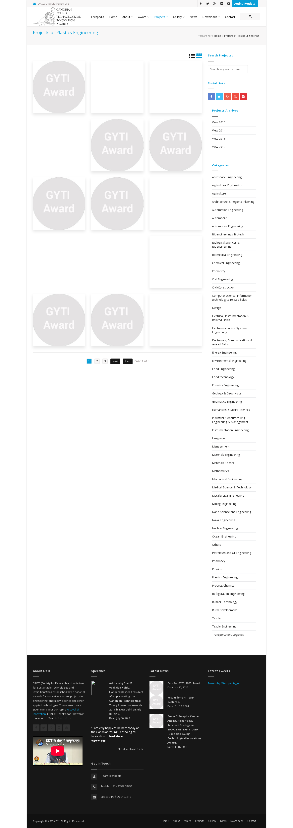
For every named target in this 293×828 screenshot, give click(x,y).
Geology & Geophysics (226, 393)
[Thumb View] (199, 57)
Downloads (209, 17)
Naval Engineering (223, 520)
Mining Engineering (224, 504)
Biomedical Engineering (227, 255)
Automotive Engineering (227, 226)
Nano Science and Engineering (231, 512)
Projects (159, 17)
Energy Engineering (224, 352)
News (193, 17)
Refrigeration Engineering (228, 594)
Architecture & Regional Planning (233, 202)
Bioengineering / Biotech (228, 234)
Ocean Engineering (224, 536)
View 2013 (218, 138)
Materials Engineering (226, 454)
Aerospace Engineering (227, 177)
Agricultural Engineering (227, 185)
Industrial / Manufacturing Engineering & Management (230, 420)
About (126, 17)
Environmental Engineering (229, 361)
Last (127, 361)
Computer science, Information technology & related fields (232, 297)
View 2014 (218, 130)
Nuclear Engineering (225, 528)
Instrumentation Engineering (230, 430)
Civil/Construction (223, 287)
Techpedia (97, 17)
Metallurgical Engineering (228, 495)
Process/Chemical (223, 585)
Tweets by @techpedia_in (223, 683)
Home (113, 17)
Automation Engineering (227, 210)
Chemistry (218, 271)
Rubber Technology (224, 602)
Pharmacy (218, 561)
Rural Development (224, 610)
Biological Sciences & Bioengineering (226, 244)
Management (220, 446)
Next (115, 361)
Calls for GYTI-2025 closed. (184, 683)
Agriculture (219, 193)
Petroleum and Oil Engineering (231, 553)
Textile (216, 618)
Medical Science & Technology (232, 487)
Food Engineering (223, 369)
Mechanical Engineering (227, 479)
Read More (64, 718)
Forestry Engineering (225, 385)
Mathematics (220, 471)
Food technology (223, 377)
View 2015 (218, 122)
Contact (230, 17)
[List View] (192, 57)
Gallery (177, 17)
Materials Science (223, 463)
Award (142, 17)
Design (216, 308)
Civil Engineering (222, 279)
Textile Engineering (224, 626)
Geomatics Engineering (227, 401)
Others (216, 544)
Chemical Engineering (226, 263)
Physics (217, 569)
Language (218, 438)
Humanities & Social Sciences (231, 410)
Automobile (219, 218)
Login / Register (245, 3)
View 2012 (218, 147)
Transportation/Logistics (228, 634)
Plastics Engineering (225, 577)
